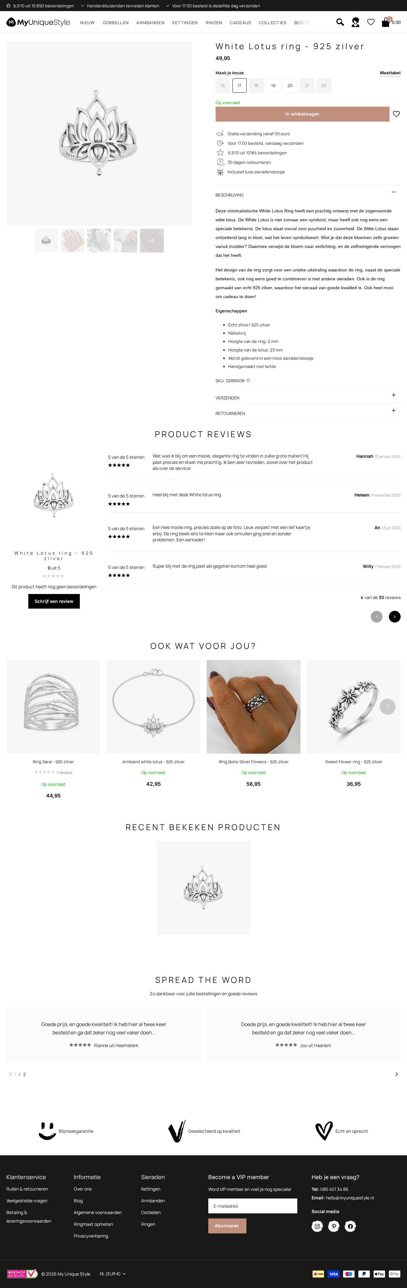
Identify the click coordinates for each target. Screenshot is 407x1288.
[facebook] (350, 1226)
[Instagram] (317, 1226)
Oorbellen (116, 22)
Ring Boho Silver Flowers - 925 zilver (254, 761)
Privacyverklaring (91, 1236)
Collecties (273, 22)
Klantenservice (26, 1177)
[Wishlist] (370, 22)
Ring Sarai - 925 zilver (53, 761)
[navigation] (46, 240)
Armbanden (150, 22)
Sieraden (153, 1177)
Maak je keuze (308, 73)
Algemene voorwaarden (98, 1212)
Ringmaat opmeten (93, 1224)
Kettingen (185, 22)
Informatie (87, 1177)
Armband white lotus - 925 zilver (153, 761)
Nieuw (87, 22)
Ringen (214, 22)
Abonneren (227, 1225)
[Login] (355, 22)
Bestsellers (309, 22)
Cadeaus (240, 22)
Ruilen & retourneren (27, 1189)
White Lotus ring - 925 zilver (54, 556)
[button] (395, 617)
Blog (78, 1201)
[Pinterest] (334, 1226)
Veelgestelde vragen (26, 1201)
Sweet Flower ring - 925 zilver (354, 761)
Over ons (83, 1189)
